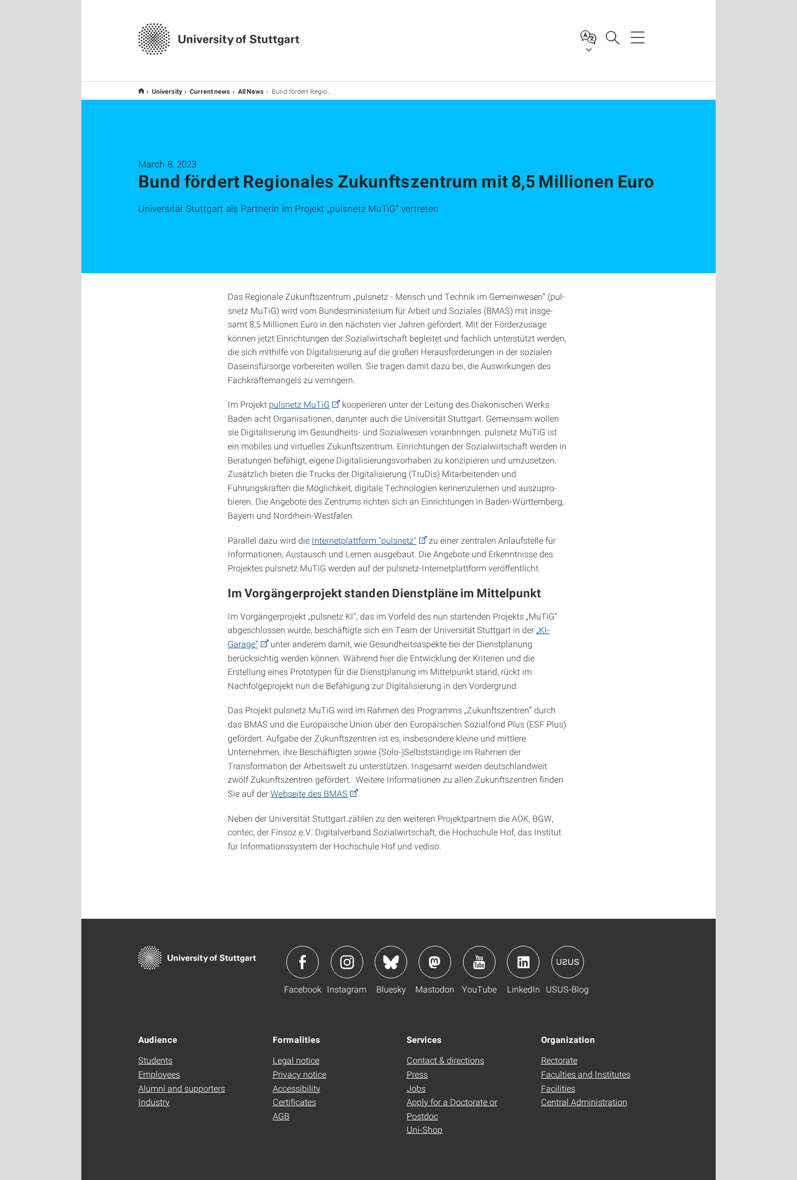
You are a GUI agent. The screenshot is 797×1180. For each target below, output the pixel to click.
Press (417, 1074)
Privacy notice (299, 1074)
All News (251, 91)
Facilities (558, 1088)
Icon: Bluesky (391, 962)
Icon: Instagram (347, 962)
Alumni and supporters (181, 1088)
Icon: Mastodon (435, 962)
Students (155, 1060)
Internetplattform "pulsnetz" (364, 540)
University (167, 91)
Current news (210, 91)
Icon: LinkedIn (523, 962)
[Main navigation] (637, 36)
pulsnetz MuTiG (299, 404)
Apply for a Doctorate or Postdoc (452, 1108)
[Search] (612, 36)
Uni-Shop (424, 1129)
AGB (281, 1115)
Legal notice (296, 1060)
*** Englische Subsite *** (141, 91)
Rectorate (559, 1060)
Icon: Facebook (302, 962)
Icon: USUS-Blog (567, 962)
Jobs (416, 1088)
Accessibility (296, 1088)
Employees (159, 1074)
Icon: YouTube (479, 962)
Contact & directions (445, 1060)
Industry (154, 1101)
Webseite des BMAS (309, 793)
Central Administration (584, 1101)
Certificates (294, 1101)
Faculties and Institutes (586, 1074)
